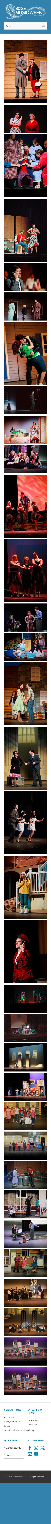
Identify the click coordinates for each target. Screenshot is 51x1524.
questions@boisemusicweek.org (19, 1430)
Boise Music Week (19, 1476)
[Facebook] (30, 1448)
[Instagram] (36, 1448)
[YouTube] (36, 1454)
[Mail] (30, 1454)
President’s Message (34, 1422)
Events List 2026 (13, 1447)
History (9, 1455)
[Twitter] (42, 1448)
